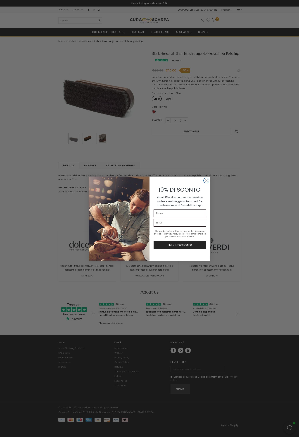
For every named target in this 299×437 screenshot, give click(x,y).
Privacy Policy (171, 233)
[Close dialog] (206, 180)
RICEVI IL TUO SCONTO (180, 244)
